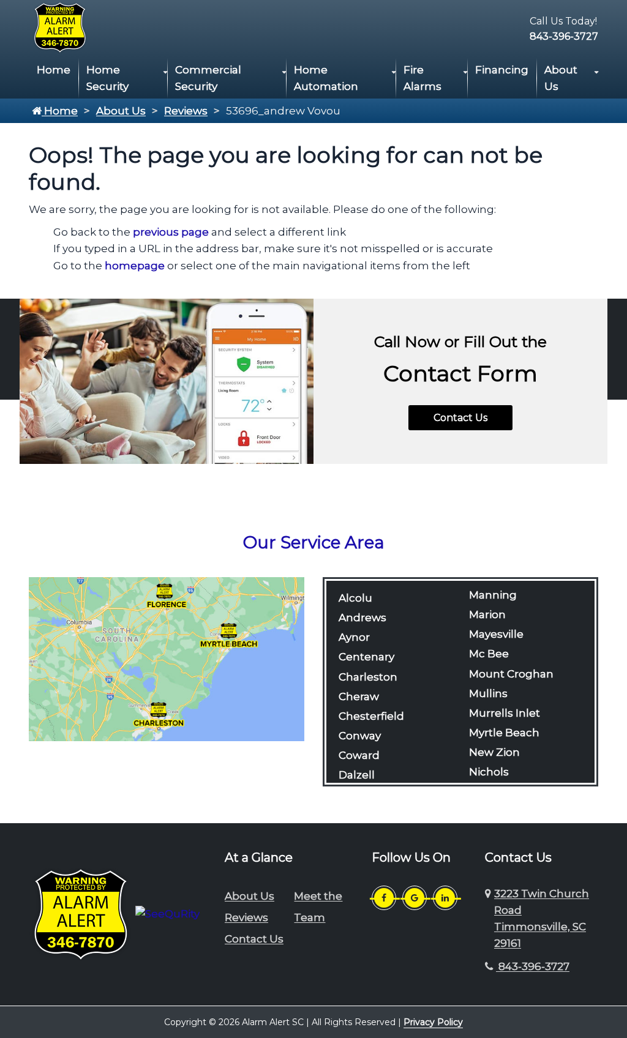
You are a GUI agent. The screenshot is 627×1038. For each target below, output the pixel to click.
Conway (360, 736)
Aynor (354, 637)
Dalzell (357, 775)
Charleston (368, 677)
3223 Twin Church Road (541, 918)
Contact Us (460, 418)
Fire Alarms (422, 78)
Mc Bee (489, 654)
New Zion (494, 752)
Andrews (362, 617)
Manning (493, 595)
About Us (560, 78)
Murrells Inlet (504, 713)
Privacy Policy (433, 1022)
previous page (171, 232)
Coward (359, 755)
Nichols (489, 772)
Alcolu (355, 598)
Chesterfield (371, 716)
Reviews (186, 111)
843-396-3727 (564, 36)
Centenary (366, 657)
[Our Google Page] (414, 898)
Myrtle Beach (504, 732)
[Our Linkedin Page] (445, 898)
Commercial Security (208, 78)
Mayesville (496, 634)
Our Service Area (314, 542)
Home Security (107, 78)
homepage (135, 266)
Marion (487, 614)
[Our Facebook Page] (384, 898)
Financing (501, 70)
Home (53, 70)
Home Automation (326, 78)
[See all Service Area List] (166, 658)
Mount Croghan (511, 674)
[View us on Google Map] (489, 919)
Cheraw (359, 696)
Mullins (488, 693)
